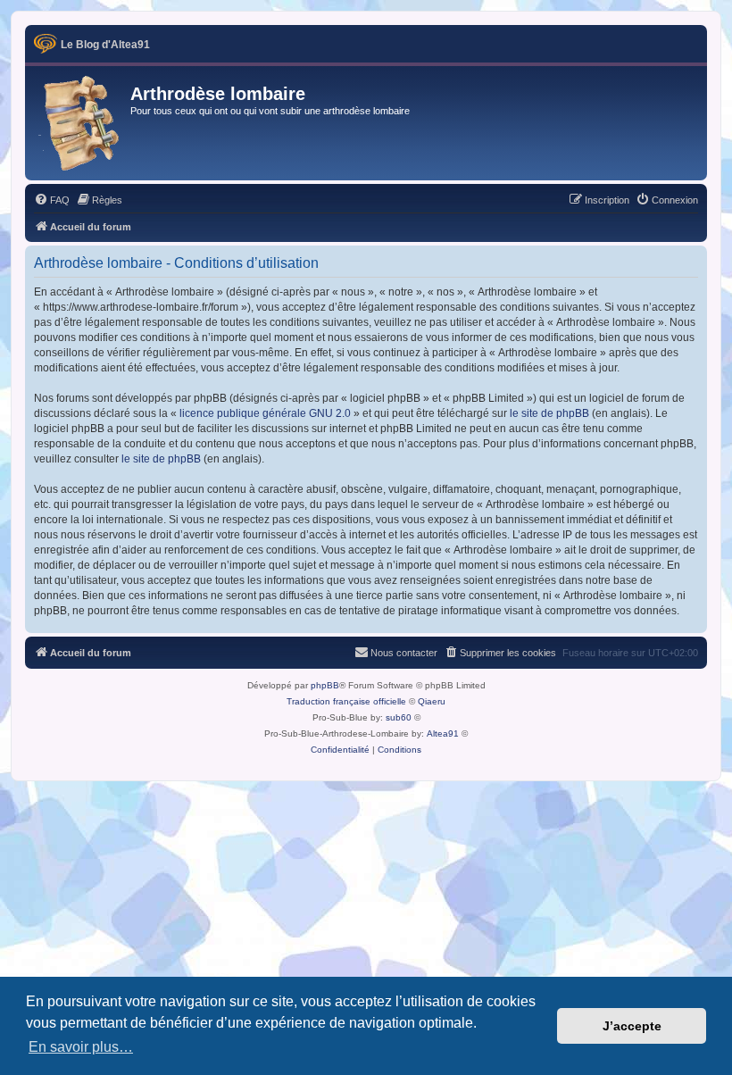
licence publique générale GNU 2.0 (265, 413)
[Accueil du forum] (79, 123)
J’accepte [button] (632, 1026)
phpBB (325, 685)
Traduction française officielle (346, 701)
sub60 (399, 717)
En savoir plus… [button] (81, 1046)
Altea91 (443, 733)
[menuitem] (52, 200)
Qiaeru (431, 701)
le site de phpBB (549, 413)
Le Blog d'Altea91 (105, 44)
